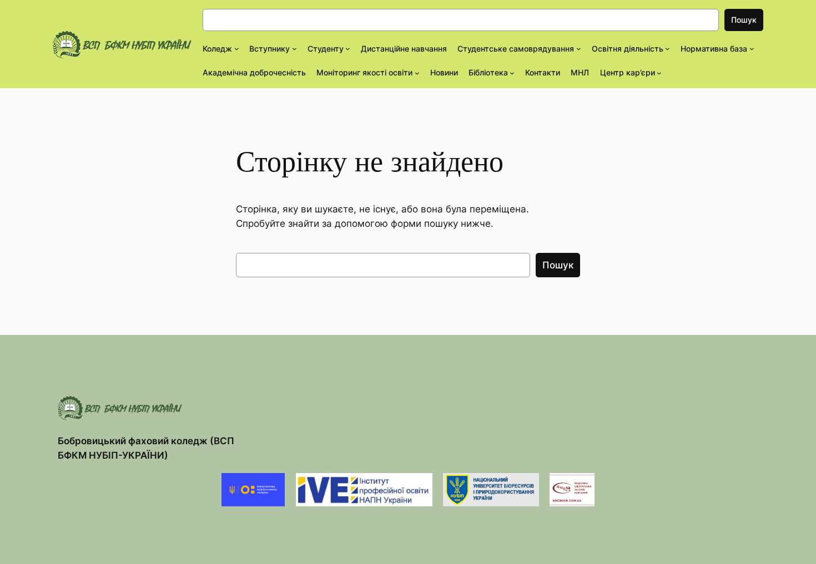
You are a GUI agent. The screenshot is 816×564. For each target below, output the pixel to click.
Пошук (744, 19)
